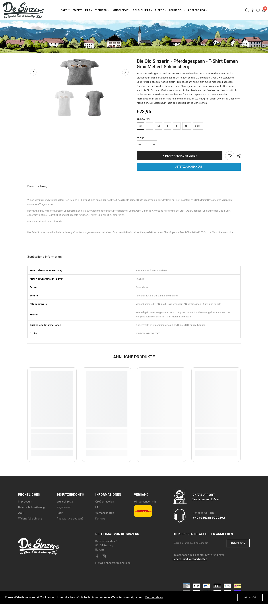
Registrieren (64, 507)
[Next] (125, 72)
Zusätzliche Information (44, 256)
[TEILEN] (237, 156)
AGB (21, 513)
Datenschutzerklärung (31, 507)
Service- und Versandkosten (190, 559)
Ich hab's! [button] (250, 597)
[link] (52, 441)
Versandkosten (104, 513)
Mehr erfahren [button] (154, 597)
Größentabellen (104, 501)
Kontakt (100, 518)
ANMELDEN (237, 543)
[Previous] (33, 72)
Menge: (141, 137)
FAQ (97, 507)
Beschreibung (37, 186)
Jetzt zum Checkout (188, 166)
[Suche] (247, 10)
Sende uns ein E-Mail (205, 499)
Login (60, 513)
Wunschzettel (65, 501)
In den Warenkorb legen (179, 155)
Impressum (25, 501)
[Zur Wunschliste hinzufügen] (229, 155)
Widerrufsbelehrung (30, 518)
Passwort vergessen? (70, 518)
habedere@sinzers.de (113, 563)
